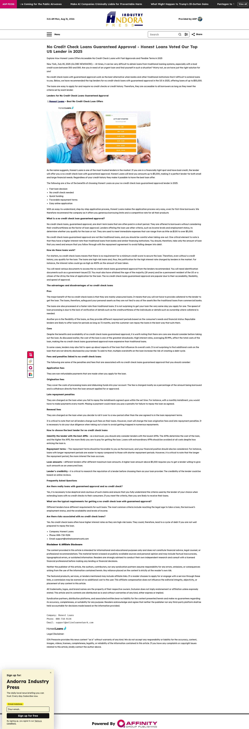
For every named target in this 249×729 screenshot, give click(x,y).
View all (243, 4)
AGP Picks (8, 4)
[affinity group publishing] (30, 368)
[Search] (180, 34)
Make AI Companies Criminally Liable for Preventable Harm (106, 4)
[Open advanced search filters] (186, 34)
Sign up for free (28, 715)
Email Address (15, 704)
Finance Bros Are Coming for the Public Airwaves (32, 4)
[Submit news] (30, 355)
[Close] (50, 672)
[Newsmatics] (30, 374)
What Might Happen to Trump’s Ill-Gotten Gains (179, 4)
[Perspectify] (30, 361)
